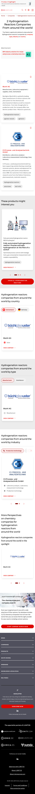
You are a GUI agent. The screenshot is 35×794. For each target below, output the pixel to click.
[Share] (25, 10)
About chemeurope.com (17, 774)
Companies (5, 644)
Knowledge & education (9, 671)
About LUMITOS (17, 770)
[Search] (22, 10)
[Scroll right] (31, 450)
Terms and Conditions (20, 785)
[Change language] (28, 10)
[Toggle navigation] (32, 10)
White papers (6, 658)
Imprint (7, 785)
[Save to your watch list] (30, 76)
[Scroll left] (28, 450)
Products (4, 651)
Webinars (4, 664)
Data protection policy (17, 788)
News (3, 638)
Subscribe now (17, 706)
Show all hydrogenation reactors (17, 281)
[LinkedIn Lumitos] (17, 759)
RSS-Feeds (4, 678)
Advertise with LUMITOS (16, 767)
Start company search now (17, 626)
